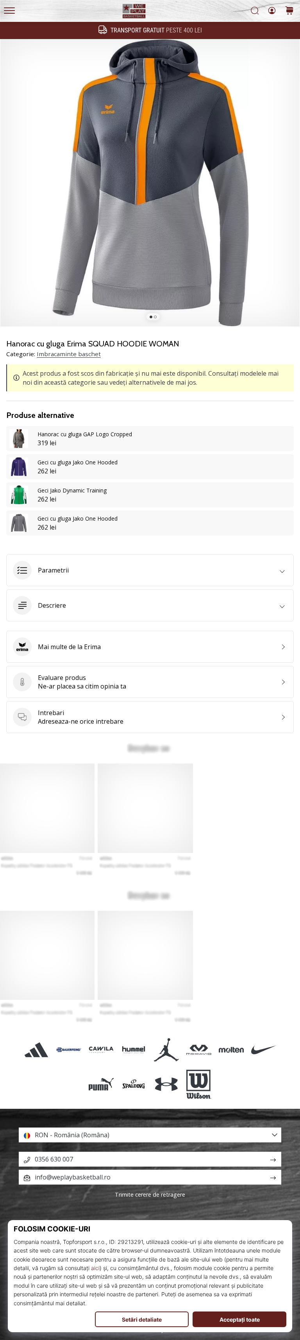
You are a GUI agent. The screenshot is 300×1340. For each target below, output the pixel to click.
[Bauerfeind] (68, 1049)
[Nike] (264, 1049)
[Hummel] (134, 1049)
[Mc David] (198, 1049)
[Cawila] (101, 1049)
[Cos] (289, 11)
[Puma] (101, 1084)
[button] (150, 570)
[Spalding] (134, 1084)
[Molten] (231, 1049)
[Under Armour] (166, 1084)
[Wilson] (198, 1084)
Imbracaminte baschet (69, 354)
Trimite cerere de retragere (150, 1194)
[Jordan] (166, 1049)
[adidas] (36, 1049)
